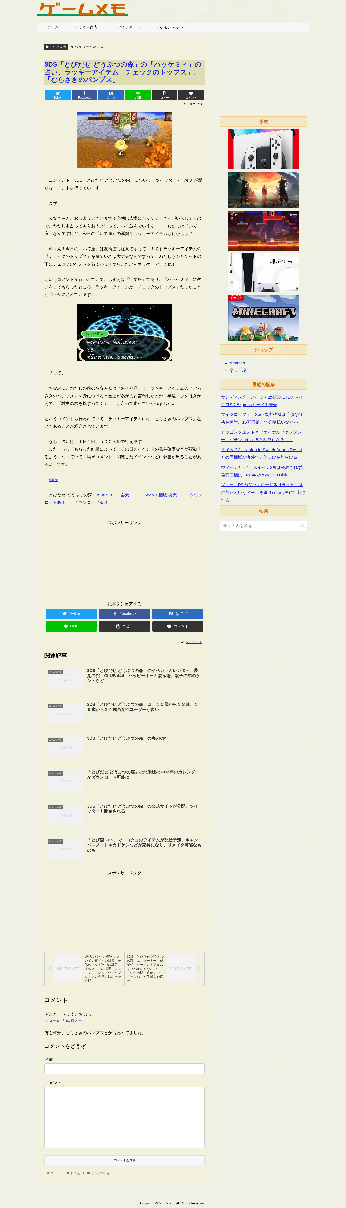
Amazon (104, 495)
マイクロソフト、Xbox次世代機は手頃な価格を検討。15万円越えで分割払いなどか (262, 418)
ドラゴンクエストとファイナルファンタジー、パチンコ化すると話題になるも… (261, 436)
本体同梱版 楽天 (161, 495)
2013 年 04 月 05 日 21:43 (64, 1021)
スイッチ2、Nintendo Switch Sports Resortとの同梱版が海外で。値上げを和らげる (261, 453)
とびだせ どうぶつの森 (88, 46)
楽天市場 (237, 370)
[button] (302, 525)
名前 (48, 1059)
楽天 (125, 495)
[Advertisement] (124, 560)
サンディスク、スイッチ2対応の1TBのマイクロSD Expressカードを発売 (262, 401)
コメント (52, 1082)
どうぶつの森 (57, 46)
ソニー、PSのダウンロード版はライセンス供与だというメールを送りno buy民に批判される (263, 492)
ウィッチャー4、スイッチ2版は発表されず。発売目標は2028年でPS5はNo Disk (263, 471)
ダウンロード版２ (91, 502)
